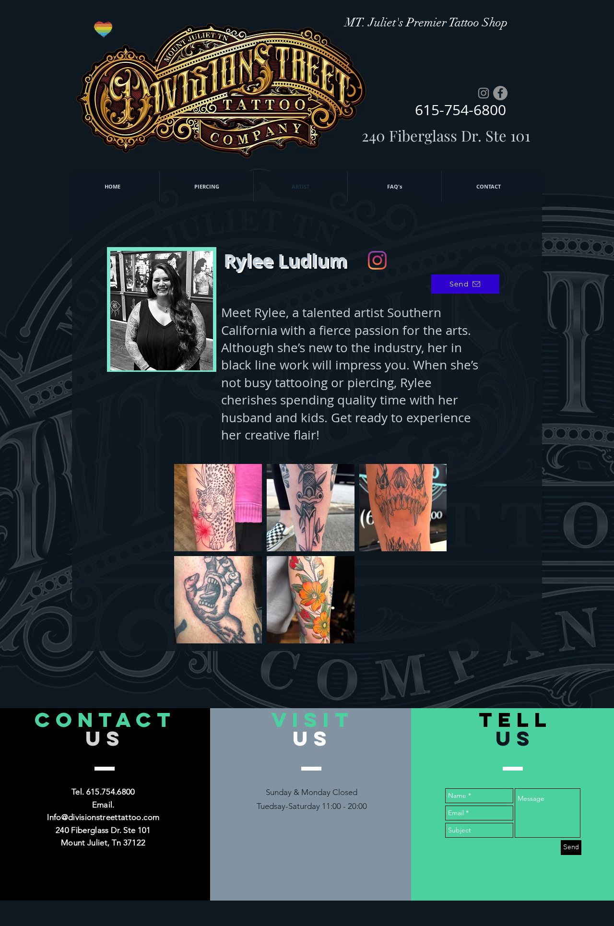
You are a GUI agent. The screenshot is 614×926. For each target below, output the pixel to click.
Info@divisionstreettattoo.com (103, 817)
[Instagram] (377, 260)
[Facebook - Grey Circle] (500, 93)
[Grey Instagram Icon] (483, 93)
